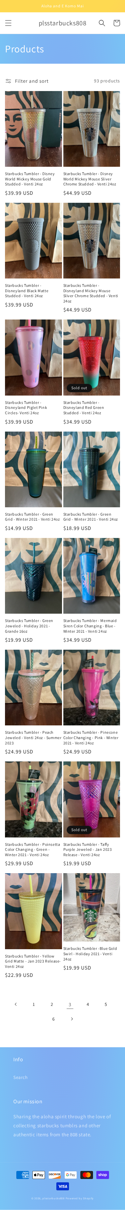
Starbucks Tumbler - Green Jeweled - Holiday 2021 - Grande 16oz (29, 625)
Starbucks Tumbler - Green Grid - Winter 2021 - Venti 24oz (32, 517)
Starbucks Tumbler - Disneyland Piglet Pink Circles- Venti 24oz (26, 407)
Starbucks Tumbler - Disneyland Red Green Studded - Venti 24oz (83, 407)
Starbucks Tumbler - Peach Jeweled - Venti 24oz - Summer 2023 (33, 737)
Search (20, 1077)
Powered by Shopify (80, 1198)
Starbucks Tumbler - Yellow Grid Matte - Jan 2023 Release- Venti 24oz (33, 961)
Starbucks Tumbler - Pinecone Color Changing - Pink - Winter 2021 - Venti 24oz (91, 737)
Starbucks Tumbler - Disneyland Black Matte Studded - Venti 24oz (26, 290)
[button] (8, 23)
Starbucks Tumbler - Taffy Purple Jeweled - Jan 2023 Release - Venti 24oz (87, 849)
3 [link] (70, 1004)
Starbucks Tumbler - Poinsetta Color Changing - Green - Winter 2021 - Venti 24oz (32, 849)
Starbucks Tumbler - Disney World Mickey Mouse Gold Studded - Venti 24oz (30, 178)
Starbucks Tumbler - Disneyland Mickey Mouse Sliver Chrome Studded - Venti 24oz (90, 293)
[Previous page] (16, 1004)
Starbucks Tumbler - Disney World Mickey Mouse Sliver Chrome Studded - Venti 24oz (89, 178)
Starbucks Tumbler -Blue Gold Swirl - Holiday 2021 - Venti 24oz (90, 953)
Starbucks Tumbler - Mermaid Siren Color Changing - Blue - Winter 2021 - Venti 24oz (90, 625)
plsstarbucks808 (53, 1198)
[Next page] (71, 1019)
